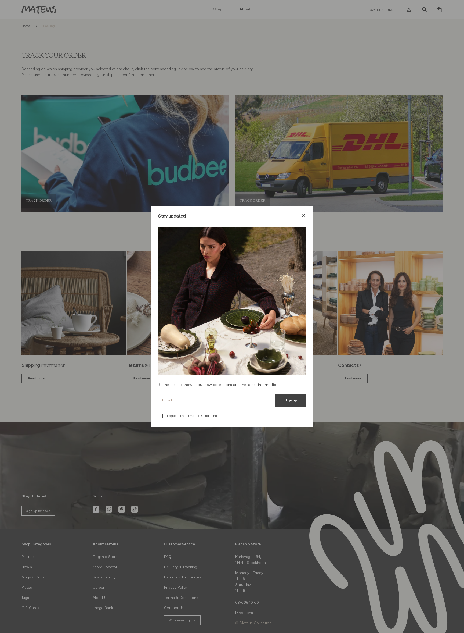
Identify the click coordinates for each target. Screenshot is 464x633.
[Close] (303, 216)
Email (167, 400)
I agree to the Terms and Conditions (192, 416)
